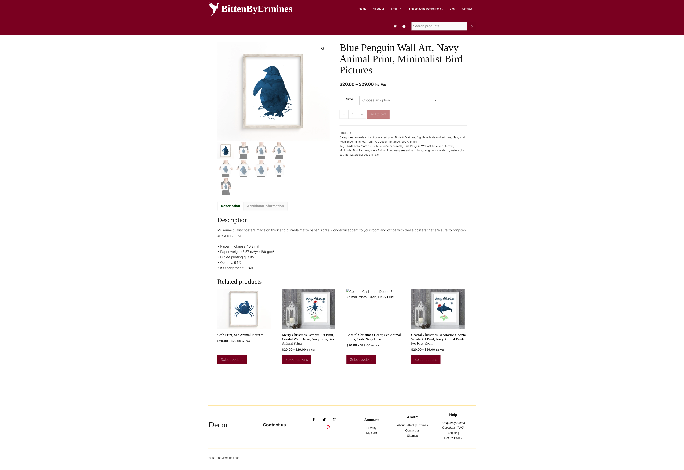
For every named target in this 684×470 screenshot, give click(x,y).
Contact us (274, 424)
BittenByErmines (256, 8)
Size (349, 99)
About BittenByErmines (412, 425)
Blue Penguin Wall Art (417, 146)
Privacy (371, 428)
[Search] (472, 26)
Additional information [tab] (265, 206)
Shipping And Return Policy (426, 8)
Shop (394, 8)
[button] (323, 48)
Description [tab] (230, 206)
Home (362, 8)
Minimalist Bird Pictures (354, 150)
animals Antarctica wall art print (374, 137)
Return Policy (453, 438)
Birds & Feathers (405, 137)
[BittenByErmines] (213, 8)
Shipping (453, 433)
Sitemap (412, 435)
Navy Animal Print (381, 150)
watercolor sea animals (364, 154)
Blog (452, 8)
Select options (232, 360)
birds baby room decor (361, 146)
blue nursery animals (389, 146)
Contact (467, 8)
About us (378, 8)
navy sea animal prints (408, 150)
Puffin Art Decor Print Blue (383, 141)
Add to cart (378, 114)
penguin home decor (436, 150)
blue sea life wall (442, 146)
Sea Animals (409, 141)
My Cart (371, 433)
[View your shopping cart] (395, 26)
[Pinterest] (328, 427)
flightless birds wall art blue (434, 137)
